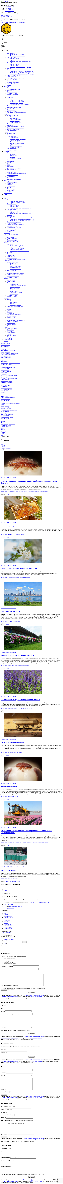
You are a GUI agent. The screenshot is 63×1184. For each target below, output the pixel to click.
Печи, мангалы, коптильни (8, 424)
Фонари (3, 429)
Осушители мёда (11, 123)
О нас (5, 180)
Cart (5, 943)
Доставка (9, 184)
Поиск (21, 35)
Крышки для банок (15, 140)
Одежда (9, 152)
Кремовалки (10, 125)
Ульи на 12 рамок (11, 62)
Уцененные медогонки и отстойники (19, 104)
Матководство (10, 166)
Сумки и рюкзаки (5, 430)
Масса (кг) (3, 1117)
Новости (3, 446)
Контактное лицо (5, 1157)
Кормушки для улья (12, 79)
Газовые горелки (11, 172)
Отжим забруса (14, 118)
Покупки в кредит (11, 188)
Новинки (3, 445)
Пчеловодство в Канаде (10, 611)
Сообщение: (4, 1089)
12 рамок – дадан (14, 64)
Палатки (3, 432)
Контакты (9, 191)
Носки (2, 433)
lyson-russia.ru (10, 908)
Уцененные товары (12, 93)
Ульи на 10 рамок (11, 57)
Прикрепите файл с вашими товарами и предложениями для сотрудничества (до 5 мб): (23, 988)
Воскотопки (13, 116)
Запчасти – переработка (13, 129)
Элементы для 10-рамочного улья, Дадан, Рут (22, 72)
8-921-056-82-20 (9, 9)
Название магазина (6, 1148)
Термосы (3, 421)
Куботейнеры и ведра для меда (18, 139)
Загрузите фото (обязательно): (9, 1030)
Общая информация (6, 448)
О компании (7, 920)
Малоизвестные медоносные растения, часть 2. (20, 700)
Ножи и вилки (10, 90)
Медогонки (10, 97)
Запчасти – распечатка (13, 94)
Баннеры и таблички (12, 175)
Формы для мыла (11, 177)
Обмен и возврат (8, 927)
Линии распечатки (12, 92)
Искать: (3, 35)
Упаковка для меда (12, 136)
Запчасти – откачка (12, 111)
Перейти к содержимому (18, 22)
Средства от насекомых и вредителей (16, 173)
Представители (8, 193)
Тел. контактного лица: (7, 1160)
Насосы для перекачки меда (14, 107)
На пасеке (6, 151)
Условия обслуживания (36, 996)
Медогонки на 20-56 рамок (17, 101)
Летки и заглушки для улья (14, 80)
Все (2, 444)
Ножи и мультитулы (6, 425)
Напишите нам (8, 925)
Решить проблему (5, 15)
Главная (3, 436)
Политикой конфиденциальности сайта (33, 995)
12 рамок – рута (14, 65)
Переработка (7, 114)
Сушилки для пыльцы (15, 119)
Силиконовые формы (15, 122)
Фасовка (6, 132)
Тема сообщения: (5, 1092)
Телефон (3, 1011)
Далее (5, 890)
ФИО (2, 1106)
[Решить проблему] (1, 20)
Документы (7, 918)
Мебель (3, 422)
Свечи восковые (11, 176)
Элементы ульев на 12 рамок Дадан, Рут (20, 67)
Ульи (5, 51)
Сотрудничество (8, 928)
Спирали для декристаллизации (15, 128)
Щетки (8, 164)
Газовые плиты (5, 419)
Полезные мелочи (11, 169)
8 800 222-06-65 (5, 13)
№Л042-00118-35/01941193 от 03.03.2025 (39, 902)
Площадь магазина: (6, 1152)
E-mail (2, 1008)
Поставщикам (4, 18)
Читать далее (24, 491)
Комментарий (4, 1134)
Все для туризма (11, 170)
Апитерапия (4, 401)
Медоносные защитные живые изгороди (17, 655)
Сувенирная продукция (16, 146)
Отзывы (6, 923)
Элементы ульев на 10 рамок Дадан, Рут (20, 61)
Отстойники (10, 105)
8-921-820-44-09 (9, 11)
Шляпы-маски (13, 155)
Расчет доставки (11, 186)
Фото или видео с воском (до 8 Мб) (10, 1120)
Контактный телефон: (6, 969)
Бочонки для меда (14, 147)
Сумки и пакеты (14, 144)
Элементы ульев (11, 69)
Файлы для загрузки (12, 182)
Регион (2, 1109)
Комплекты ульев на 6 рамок (17, 56)
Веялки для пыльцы (15, 121)
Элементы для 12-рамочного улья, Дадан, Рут (22, 74)
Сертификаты (10, 190)
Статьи (14, 477)
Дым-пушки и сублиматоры (14, 168)
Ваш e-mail (3, 1072)
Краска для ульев (11, 76)
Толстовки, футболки (15, 158)
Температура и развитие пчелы (14, 526)
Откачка (6, 96)
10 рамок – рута (14, 60)
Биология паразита (9, 786)
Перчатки (12, 157)
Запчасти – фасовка (12, 150)
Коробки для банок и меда (17, 143)
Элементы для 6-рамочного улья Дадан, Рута (21, 71)
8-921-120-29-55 (10, 6)
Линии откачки (11, 110)
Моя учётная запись (9, 939)
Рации (2, 428)
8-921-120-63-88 (9, 8)
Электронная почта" (6, 972)
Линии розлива (11, 134)
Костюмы (12, 154)
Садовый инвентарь (6, 426)
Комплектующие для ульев (14, 75)
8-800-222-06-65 (5, 4)
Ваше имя (3, 1005)
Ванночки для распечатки (13, 89)
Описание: (3, 1027)
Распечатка (7, 86)
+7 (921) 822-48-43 (8, 904)
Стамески (9, 165)
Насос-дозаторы (11, 133)
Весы (2, 435)
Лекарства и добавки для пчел (15, 159)
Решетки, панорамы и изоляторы (15, 78)
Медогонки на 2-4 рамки (16, 98)
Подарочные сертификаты (14, 179)
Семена (3, 404)
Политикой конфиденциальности (9, 996)
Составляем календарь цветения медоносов (19, 568)
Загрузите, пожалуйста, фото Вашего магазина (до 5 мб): (15, 1174)
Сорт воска (3, 1115)
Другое (9, 85)
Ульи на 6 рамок (11, 53)
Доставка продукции (6, 16)
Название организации (7, 966)
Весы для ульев (11, 83)
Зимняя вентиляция (9, 870)
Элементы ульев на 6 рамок (17, 54)
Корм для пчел (10, 161)
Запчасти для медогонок (16, 103)
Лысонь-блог (10, 183)
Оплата (9, 187)
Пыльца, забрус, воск (12, 115)
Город (2, 1154)
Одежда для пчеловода (7, 389)
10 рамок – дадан (14, 58)
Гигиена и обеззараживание (12, 742)
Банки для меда (14, 137)
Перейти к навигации (6, 22)
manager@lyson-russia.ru (15, 906)
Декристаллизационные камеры (15, 126)
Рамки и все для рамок (13, 82)
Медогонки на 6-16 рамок (16, 100)
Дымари (9, 162)
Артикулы (3, 1014)
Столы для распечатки (13, 87)
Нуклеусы (9, 68)
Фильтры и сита (11, 108)
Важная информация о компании (9, 985)
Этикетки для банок (15, 141)
